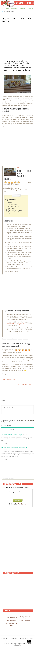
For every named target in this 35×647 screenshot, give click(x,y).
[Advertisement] (17, 40)
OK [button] (29, 641)
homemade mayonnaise (16, 324)
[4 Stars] (15, 182)
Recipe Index (14, 8)
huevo (15, 338)
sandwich (25, 338)
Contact (30, 8)
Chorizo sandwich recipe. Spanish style (14, 447)
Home (7, 8)
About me (22, 8)
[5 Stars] (18, 182)
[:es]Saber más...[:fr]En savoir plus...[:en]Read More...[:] (17, 644)
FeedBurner (22, 504)
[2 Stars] (8, 182)
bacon (4, 338)
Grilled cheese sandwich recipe (11, 435)
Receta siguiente (25, 384)
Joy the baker (11, 620)
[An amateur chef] (17, 4)
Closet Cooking (12, 617)
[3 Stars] (11, 182)
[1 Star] (5, 182)
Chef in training (25, 620)
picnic (19, 338)
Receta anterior (10, 379)
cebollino (9, 338)
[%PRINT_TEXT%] (18, 167)
